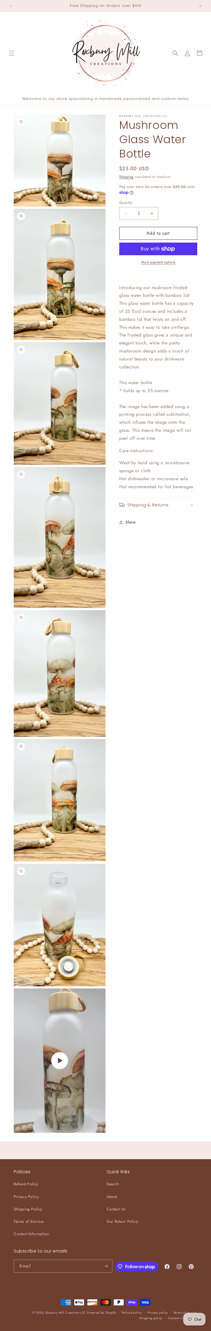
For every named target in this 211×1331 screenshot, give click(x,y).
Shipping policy (150, 1318)
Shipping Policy (28, 1209)
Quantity (125, 202)
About (112, 1196)
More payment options (158, 262)
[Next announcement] (200, 6)
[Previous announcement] (11, 6)
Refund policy (132, 1312)
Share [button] (131, 522)
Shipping (126, 176)
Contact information (182, 1318)
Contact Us (116, 1209)
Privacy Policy (26, 1196)
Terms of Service (29, 1221)
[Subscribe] (106, 1266)
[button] (11, 53)
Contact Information (31, 1234)
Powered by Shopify (101, 1312)
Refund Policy (26, 1184)
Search (113, 1184)
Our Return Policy (122, 1221)
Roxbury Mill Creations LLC (66, 1312)
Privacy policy (158, 1312)
